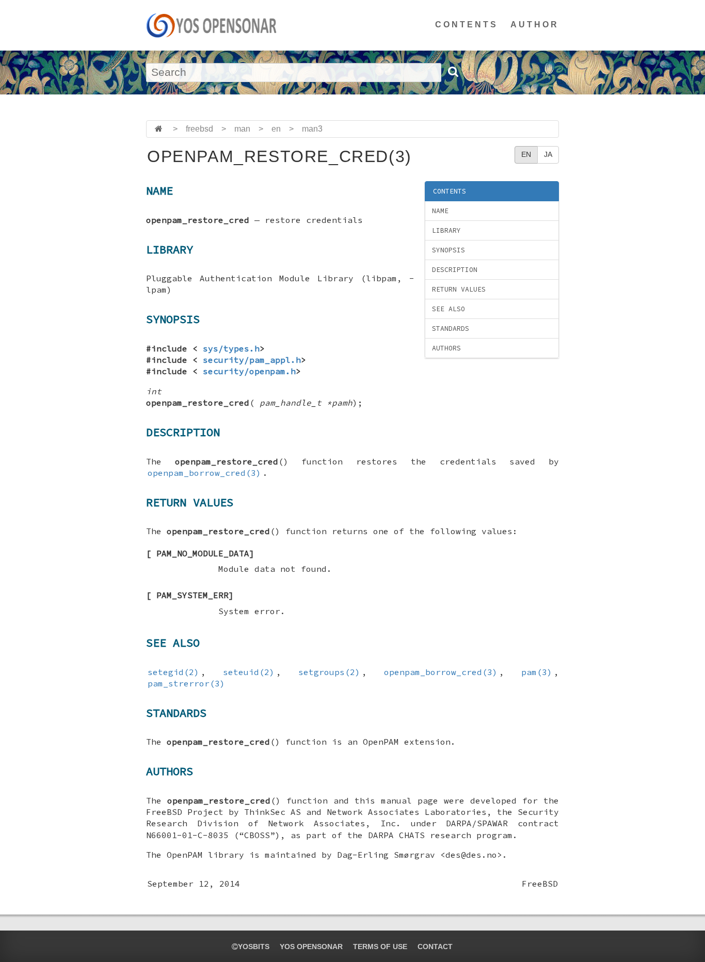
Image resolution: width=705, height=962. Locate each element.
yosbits (253, 946)
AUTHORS (446, 348)
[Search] (452, 72)
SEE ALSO (448, 308)
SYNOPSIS (448, 250)
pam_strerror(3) (186, 683)
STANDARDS (450, 328)
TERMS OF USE (380, 946)
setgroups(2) (329, 672)
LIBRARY (446, 230)
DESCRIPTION (454, 269)
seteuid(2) (249, 672)
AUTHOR (534, 24)
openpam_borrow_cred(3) (204, 473)
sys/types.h (231, 348)
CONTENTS (466, 24)
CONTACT (435, 946)
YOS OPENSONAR (311, 946)
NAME (440, 210)
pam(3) (536, 672)
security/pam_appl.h (252, 360)
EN (526, 154)
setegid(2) (173, 672)
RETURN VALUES (459, 289)
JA (548, 154)
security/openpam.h (249, 371)
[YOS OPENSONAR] (211, 25)
